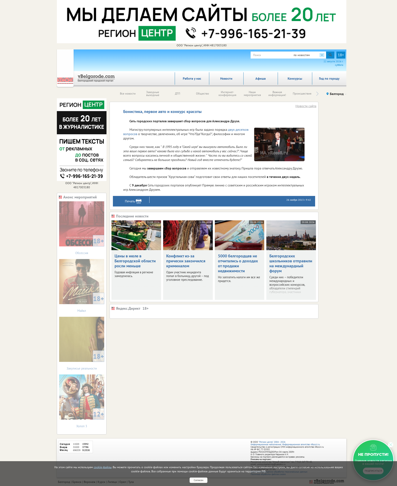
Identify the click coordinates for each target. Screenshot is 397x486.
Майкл (90, 303)
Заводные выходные (152, 93)
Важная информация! (277, 93)
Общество (202, 93)
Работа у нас (192, 78)
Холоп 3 (90, 419)
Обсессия (89, 245)
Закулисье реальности (85, 361)
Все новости (128, 93)
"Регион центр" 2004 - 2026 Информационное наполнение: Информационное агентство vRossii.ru (285, 443)
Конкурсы (295, 78)
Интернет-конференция (227, 93)
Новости (226, 78)
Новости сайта (305, 106)
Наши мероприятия (252, 93)
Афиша (260, 78)
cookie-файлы (102, 467)
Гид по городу (329, 78)
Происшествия (302, 93)
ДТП (177, 93)
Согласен (198, 480)
